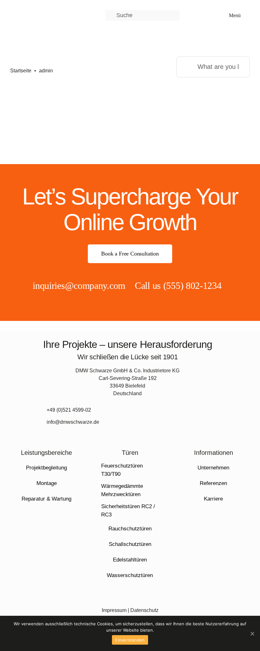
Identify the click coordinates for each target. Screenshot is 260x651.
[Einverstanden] (252, 633)
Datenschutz (144, 610)
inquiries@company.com (79, 285)
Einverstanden (130, 639)
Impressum (114, 610)
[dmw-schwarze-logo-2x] (38, 8)
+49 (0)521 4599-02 (69, 410)
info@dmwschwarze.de (73, 422)
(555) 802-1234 (192, 285)
